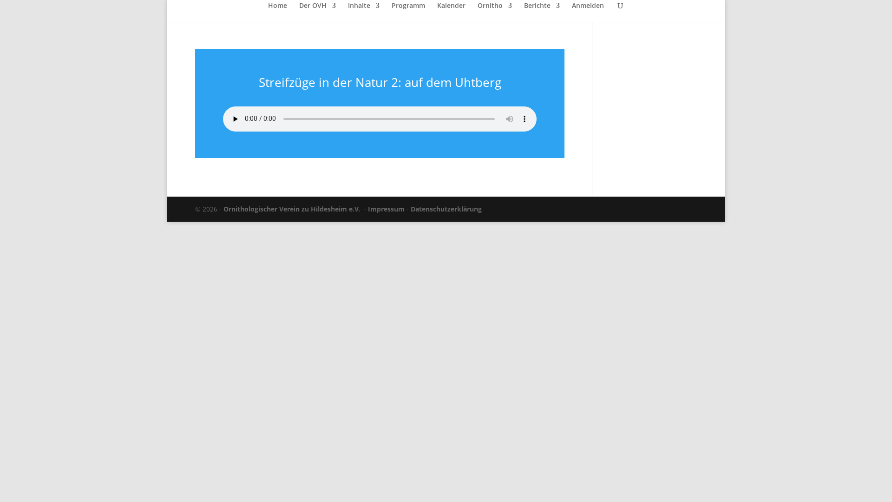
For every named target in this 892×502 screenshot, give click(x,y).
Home (277, 6)
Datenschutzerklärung (446, 209)
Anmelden (588, 6)
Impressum (386, 209)
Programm (408, 6)
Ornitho (490, 6)
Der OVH (313, 6)
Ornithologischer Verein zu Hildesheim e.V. (291, 209)
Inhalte (359, 6)
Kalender (451, 6)
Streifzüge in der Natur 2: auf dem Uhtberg (380, 82)
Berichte (537, 6)
